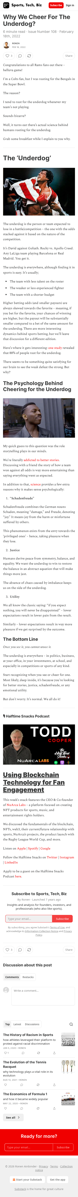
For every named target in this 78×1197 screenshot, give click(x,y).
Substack (20, 1189)
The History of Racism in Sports (28, 1035)
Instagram (67, 857)
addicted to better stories (41, 460)
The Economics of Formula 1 (25, 1094)
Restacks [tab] (28, 977)
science (35, 484)
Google (45, 848)
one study (55, 347)
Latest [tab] (17, 1024)
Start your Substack (29, 1179)
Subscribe (56, 5)
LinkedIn (11, 862)
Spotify (33, 848)
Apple (21, 848)
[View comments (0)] (20, 56)
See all (10, 1117)
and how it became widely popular (25, 1099)
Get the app (57, 1179)
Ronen (16, 43)
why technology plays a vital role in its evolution (28, 1073)
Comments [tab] (12, 977)
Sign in (70, 5)
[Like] (5, 1085)
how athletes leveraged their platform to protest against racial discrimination (29, 1041)
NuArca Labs (16, 805)
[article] (39, 1044)
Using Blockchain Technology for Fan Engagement (34, 782)
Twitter (52, 857)
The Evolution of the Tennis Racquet (24, 1064)
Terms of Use (57, 927)
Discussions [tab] (32, 1024)
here (18, 876)
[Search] (71, 1024)
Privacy (43, 1166)
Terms (54, 1166)
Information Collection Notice (41, 931)
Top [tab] (7, 1024)
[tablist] (19, 977)
